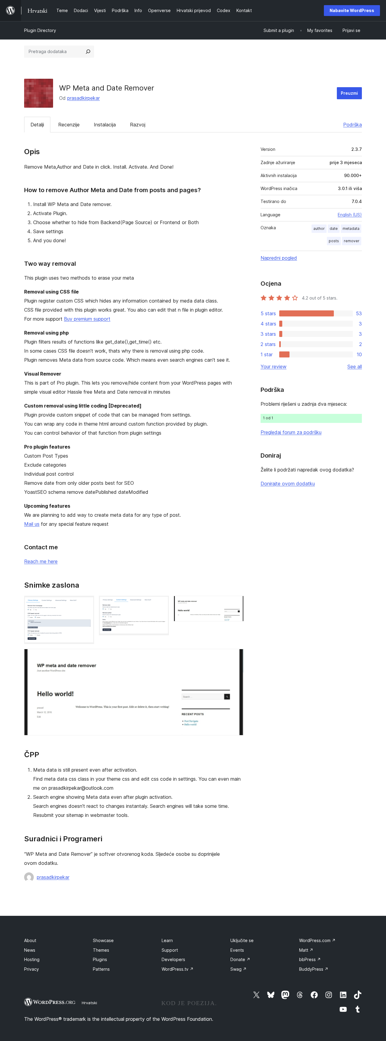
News (29, 950)
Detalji (37, 125)
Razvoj (137, 125)
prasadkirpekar (83, 98)
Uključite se (242, 940)
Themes (101, 950)
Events (237, 950)
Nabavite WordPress (352, 10)
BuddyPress (313, 969)
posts (334, 241)
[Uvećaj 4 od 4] (236, 657)
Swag (238, 969)
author (319, 228)
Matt (306, 950)
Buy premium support (87, 319)
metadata (351, 228)
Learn (167, 940)
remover (351, 241)
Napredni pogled (279, 258)
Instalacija (105, 125)
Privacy (31, 969)
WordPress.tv (178, 969)
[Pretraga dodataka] (88, 52)
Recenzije (69, 125)
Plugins (100, 959)
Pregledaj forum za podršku (291, 432)
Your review (273, 366)
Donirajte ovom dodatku (288, 484)
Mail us (32, 524)
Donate (240, 959)
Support (170, 950)
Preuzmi (349, 93)
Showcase (103, 940)
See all (354, 366)
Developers (173, 959)
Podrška (352, 125)
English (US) (350, 214)
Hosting (32, 959)
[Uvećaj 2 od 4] (161, 604)
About (30, 940)
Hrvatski (89, 1002)
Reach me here (41, 561)
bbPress (310, 959)
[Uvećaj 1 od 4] (86, 604)
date (334, 228)
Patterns (101, 969)
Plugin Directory (40, 30)
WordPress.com (317, 940)
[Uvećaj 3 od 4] (236, 604)
